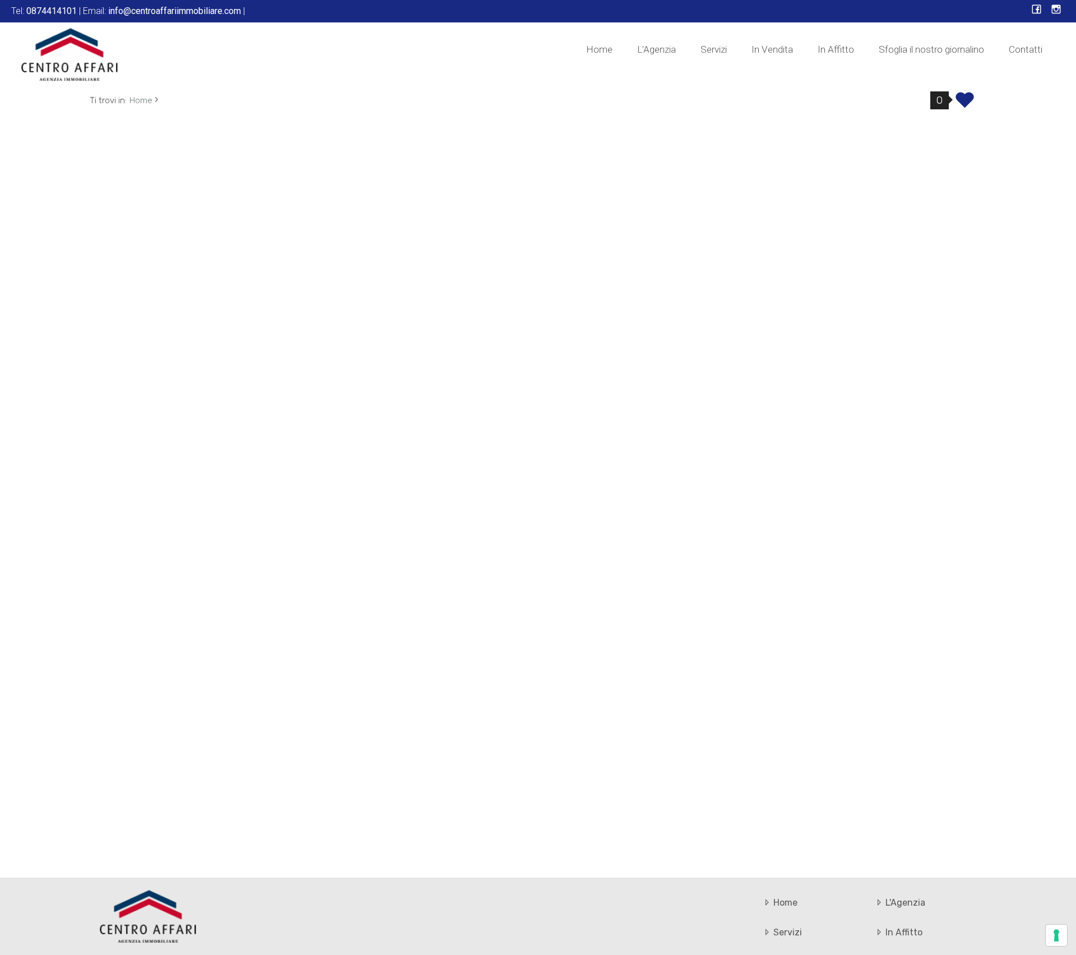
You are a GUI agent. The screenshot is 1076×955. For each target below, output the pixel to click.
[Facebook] (1036, 10)
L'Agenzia (656, 49)
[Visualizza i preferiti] (964, 104)
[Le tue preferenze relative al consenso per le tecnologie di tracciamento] (1056, 935)
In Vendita (772, 49)
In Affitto (836, 49)
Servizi (714, 49)
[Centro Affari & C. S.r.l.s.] (70, 54)
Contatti (1025, 49)
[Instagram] (1056, 10)
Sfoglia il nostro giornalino (931, 49)
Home (599, 49)
